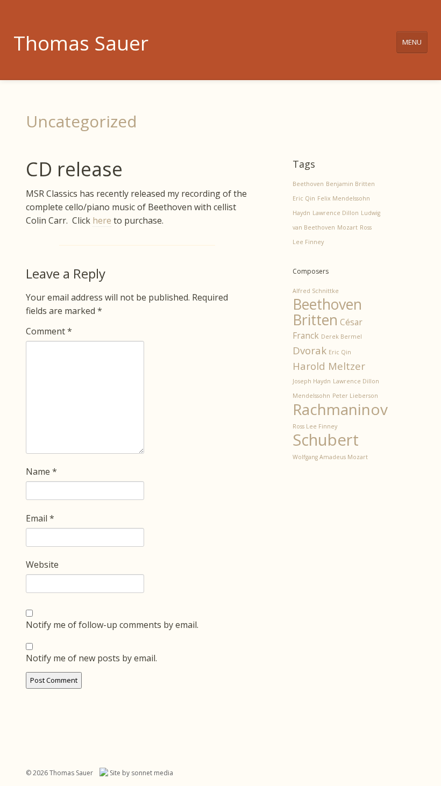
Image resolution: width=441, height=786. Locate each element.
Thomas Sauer (80, 42)
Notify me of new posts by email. (91, 658)
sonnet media (152, 772)
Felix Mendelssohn (343, 198)
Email (40, 518)
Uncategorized (81, 121)
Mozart (347, 227)
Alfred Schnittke (316, 291)
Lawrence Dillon (335, 213)
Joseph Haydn (312, 381)
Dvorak (309, 350)
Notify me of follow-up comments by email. (112, 625)
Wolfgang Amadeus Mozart (330, 457)
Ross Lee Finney (315, 426)
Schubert (326, 440)
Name (41, 471)
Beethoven (308, 184)
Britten (315, 320)
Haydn (301, 213)
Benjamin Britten (350, 184)
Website (42, 564)
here (102, 220)
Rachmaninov (340, 409)
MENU (412, 42)
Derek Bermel (341, 336)
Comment (49, 331)
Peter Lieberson (355, 395)
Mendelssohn (311, 395)
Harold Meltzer (329, 366)
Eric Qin (304, 198)
